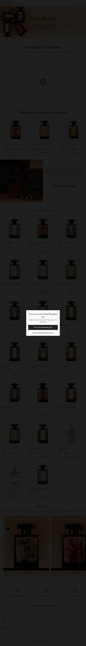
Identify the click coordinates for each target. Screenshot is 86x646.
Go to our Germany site (43, 327)
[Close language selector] (58, 312)
